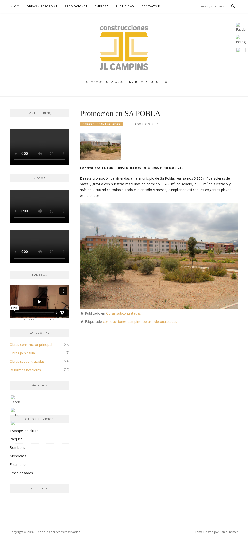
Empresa (101, 6)
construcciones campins (122, 321)
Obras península (22, 353)
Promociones (75, 6)
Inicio (14, 6)
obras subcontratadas (160, 321)
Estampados (19, 464)
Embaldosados (21, 473)
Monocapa (18, 456)
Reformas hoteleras (25, 370)
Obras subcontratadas (101, 124)
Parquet (16, 439)
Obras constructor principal (31, 344)
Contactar (150, 6)
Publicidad (125, 6)
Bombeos (17, 447)
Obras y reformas (42, 6)
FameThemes (229, 532)
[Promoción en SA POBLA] (100, 146)
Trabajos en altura (24, 431)
